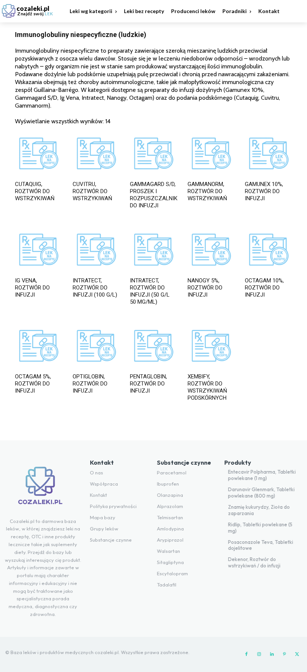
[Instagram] (259, 654)
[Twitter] (297, 654)
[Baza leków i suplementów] (40, 488)
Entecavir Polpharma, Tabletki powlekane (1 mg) (262, 475)
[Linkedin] (271, 654)
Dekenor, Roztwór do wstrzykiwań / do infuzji (254, 562)
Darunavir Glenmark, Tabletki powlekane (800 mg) (261, 492)
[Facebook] (246, 654)
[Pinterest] (284, 654)
